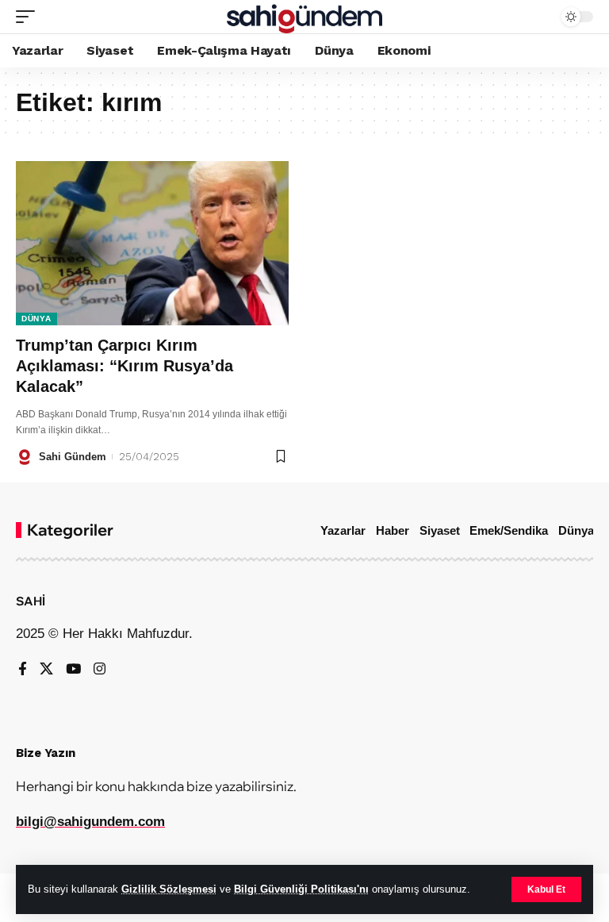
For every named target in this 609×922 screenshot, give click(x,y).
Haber (392, 530)
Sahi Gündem (72, 457)
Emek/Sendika (508, 530)
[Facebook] (22, 670)
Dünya (36, 318)
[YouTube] (73, 670)
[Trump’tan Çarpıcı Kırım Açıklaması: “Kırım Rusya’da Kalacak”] (152, 243)
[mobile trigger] (29, 16)
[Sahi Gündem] (305, 16)
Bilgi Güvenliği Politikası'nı (301, 889)
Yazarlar (343, 530)
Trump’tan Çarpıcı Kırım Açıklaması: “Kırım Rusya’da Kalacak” (124, 365)
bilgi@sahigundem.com (90, 821)
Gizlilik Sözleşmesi (168, 889)
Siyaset (439, 530)
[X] (46, 670)
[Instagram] (99, 670)
